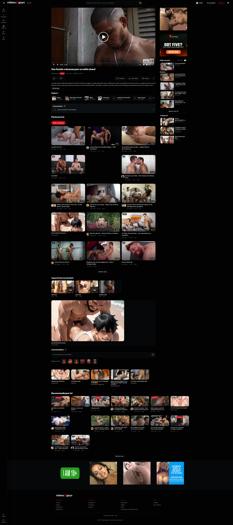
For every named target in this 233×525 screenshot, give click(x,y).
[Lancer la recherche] (140, 3)
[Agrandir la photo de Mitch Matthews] (52, 447)
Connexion (91, 505)
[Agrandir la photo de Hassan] (123, 176)
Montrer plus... (103, 271)
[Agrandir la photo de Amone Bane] (88, 147)
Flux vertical (157, 505)
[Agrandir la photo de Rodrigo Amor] (123, 205)
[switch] (185, 60)
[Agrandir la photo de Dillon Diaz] (88, 205)
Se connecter (211, 3)
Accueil (58, 502)
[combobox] (113, 3)
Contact (155, 502)
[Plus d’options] (153, 78)
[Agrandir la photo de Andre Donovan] (132, 409)
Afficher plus (55, 88)
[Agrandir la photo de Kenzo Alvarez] (88, 234)
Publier (201, 3)
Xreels (58, 505)
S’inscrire (221, 3)
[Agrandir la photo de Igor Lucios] (112, 409)
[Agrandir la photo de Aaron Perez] (52, 262)
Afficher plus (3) (173, 111)
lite (29, 2)
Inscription (91, 502)
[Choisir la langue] (229, 3)
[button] (54, 78)
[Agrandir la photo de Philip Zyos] (125, 205)
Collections (59, 507)
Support (90, 507)
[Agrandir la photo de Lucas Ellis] (54, 205)
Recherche (59, 509)
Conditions (124, 502)
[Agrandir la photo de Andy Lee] (112, 428)
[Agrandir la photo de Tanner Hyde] (52, 205)
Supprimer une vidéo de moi (129, 509)
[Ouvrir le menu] (4, 3)
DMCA (123, 505)
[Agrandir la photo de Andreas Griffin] (72, 447)
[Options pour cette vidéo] (84, 149)
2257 (122, 507)
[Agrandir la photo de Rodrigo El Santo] (92, 428)
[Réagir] (146, 64)
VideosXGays (105, 520)
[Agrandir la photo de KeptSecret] (52, 428)
